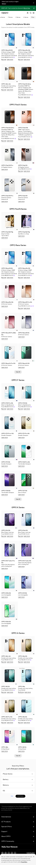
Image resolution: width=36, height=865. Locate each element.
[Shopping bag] (28, 13)
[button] (34, 8)
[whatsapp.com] (15, 853)
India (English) (31, 853)
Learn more (10, 59)
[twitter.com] (6, 853)
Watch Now (27, 8)
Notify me (21, 692)
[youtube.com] (9, 853)
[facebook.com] (2, 853)
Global (4, 4)
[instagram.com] (12, 853)
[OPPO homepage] (4, 13)
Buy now (3, 59)
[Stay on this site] (33, 3)
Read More (24, 862)
